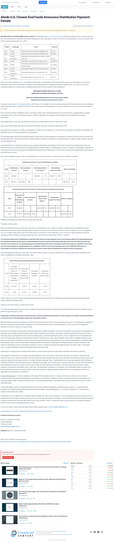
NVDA (72, 483)
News (18, 11)
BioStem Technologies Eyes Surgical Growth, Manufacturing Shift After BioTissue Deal (42, 480)
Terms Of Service (68, 534)
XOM (34, 498)
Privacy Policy (58, 534)
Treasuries (42, 11)
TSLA (72, 488)
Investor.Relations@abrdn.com (58, 407)
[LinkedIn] (98, 533)
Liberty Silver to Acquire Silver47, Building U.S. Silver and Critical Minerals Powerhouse (43, 517)
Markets (4, 7)
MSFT (72, 481)
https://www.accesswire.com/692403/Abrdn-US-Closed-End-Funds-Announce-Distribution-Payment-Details (35, 442)
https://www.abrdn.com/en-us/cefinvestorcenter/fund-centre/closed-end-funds (26, 411)
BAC (72, 474)
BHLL (31, 523)
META (72, 479)
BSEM (31, 486)
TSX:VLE (32, 473)
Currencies (25, 11)
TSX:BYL (34, 510)
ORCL (72, 486)
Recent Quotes (82, 2)
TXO (31, 498)
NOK (31, 510)
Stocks (12, 7)
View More (65, 463)
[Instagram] (102, 533)
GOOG (72, 477)
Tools (26, 7)
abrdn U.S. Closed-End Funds (53, 36)
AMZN (72, 468)
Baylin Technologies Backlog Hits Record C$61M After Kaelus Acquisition (39, 504)
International (33, 11)
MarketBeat (23, 473)
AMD (72, 472)
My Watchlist (96, 2)
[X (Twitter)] (91, 533)
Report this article (8, 457)
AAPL (72, 470)
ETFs (19, 7)
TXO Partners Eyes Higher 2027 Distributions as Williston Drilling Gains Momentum (42, 492)
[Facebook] (94, 533)
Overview (12, 11)
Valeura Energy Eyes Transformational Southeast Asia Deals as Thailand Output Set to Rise (43, 468)
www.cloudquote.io (61, 531)
